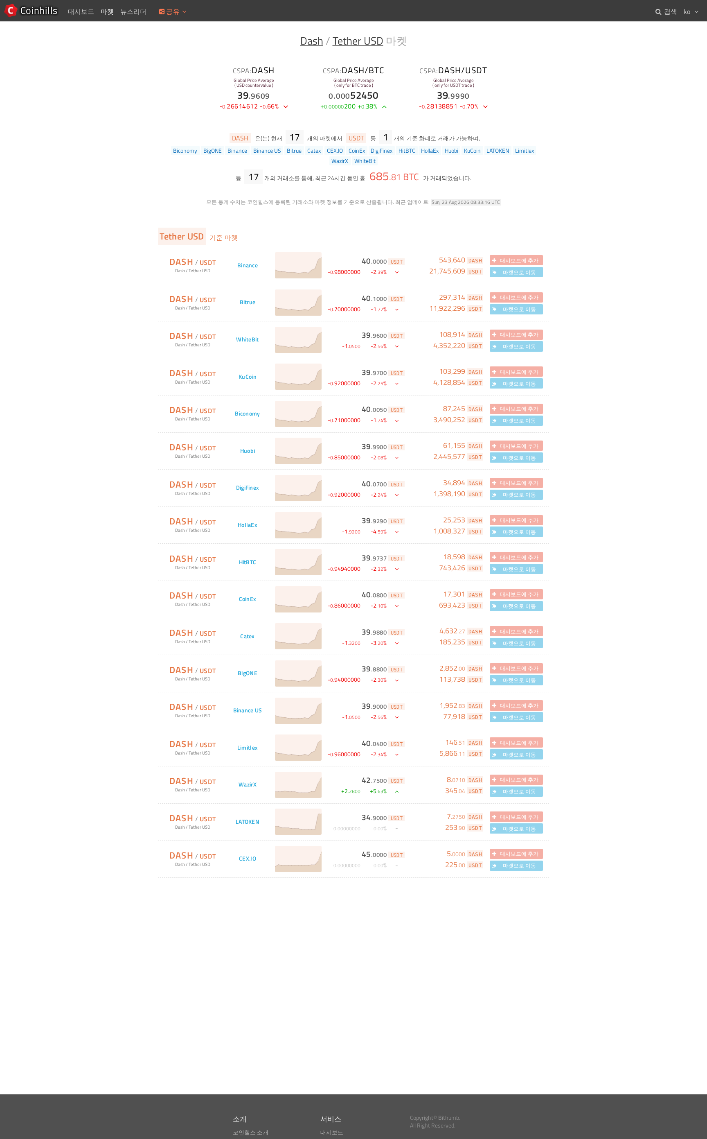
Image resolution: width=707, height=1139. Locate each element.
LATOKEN (247, 821)
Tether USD (358, 41)
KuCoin (248, 376)
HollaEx (247, 525)
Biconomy (247, 413)
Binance (247, 265)
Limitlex (247, 747)
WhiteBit (247, 339)
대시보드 (331, 1132)
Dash (311, 41)
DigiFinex (247, 487)
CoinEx (248, 599)
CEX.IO (247, 858)
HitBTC (248, 562)
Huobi (247, 450)
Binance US (247, 710)
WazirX (248, 784)
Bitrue (248, 302)
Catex (247, 636)
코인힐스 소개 (250, 1132)
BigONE (247, 673)
